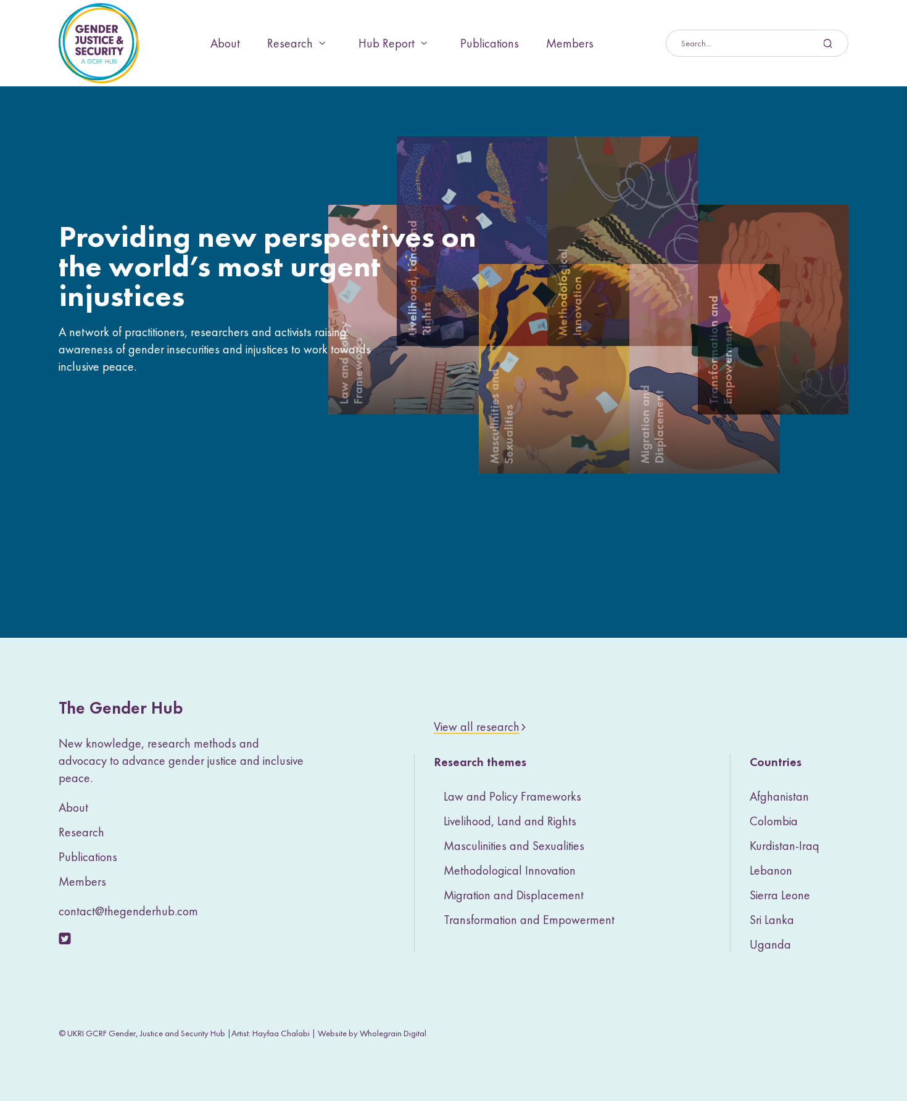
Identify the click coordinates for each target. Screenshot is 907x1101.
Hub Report (386, 43)
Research (290, 43)
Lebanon (771, 870)
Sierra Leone (780, 895)
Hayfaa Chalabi (281, 1033)
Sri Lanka (772, 920)
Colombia (774, 821)
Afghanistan (779, 796)
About (225, 43)
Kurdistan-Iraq (784, 846)
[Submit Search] (757, 43)
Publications (489, 43)
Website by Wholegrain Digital (372, 1033)
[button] (472, 241)
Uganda (770, 944)
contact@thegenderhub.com (128, 911)
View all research (477, 727)
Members (570, 43)
